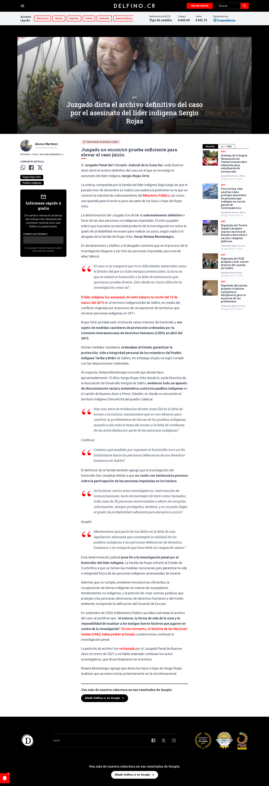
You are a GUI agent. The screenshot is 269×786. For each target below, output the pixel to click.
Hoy (134, 97)
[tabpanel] (226, 230)
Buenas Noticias (124, 18)
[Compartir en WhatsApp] (22, 167)
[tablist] (226, 146)
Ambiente (104, 18)
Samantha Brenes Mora (233, 176)
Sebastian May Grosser (233, 246)
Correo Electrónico (35, 234)
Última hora (42, 18)
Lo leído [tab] (226, 146)
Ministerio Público (156, 195)
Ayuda (56, 740)
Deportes (74, 18)
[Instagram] (174, 740)
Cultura (89, 18)
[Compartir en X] (40, 167)
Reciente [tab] (210, 146)
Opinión (59, 18)
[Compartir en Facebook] (31, 167)
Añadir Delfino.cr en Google (102, 698)
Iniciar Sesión (199, 6)
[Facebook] (153, 740)
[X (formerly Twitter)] (163, 740)
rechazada (126, 648)
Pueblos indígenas (32, 183)
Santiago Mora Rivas (231, 272)
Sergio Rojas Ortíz (32, 177)
